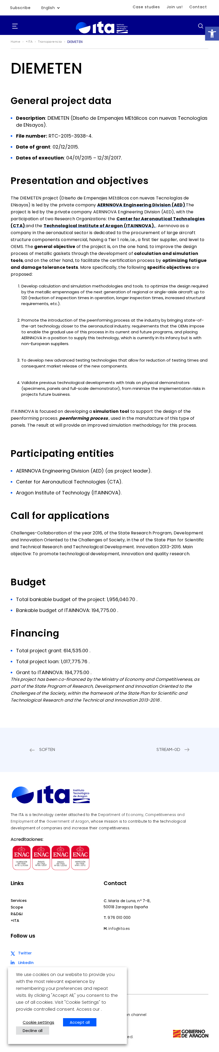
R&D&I (17, 914)
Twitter (25, 953)
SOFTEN (47, 750)
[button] (212, 34)
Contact (198, 7)
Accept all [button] (80, 1022)
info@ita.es (119, 928)
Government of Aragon (67, 821)
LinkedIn (26, 962)
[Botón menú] (15, 26)
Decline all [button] (32, 1030)
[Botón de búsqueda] (200, 25)
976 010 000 (119, 917)
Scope (17, 907)
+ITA (15, 920)
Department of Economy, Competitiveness (137, 814)
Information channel (127, 1014)
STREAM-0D (168, 750)
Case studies (146, 7)
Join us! (175, 7)
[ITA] (101, 33)
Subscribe (20, 7)
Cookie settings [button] (38, 1022)
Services (19, 900)
